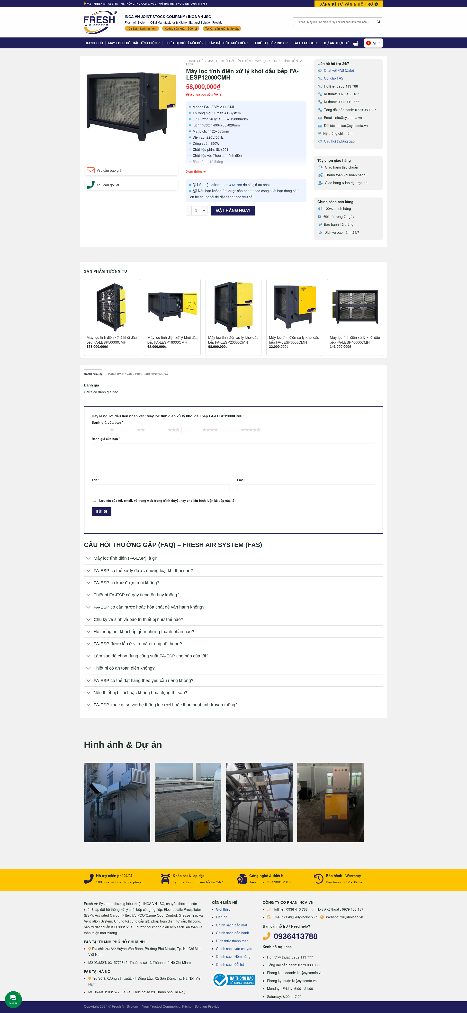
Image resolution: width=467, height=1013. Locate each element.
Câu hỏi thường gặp (339, 141)
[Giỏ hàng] (356, 43)
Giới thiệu (223, 909)
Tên (95, 480)
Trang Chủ (93, 43)
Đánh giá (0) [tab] (93, 374)
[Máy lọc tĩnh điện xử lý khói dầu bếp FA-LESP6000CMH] (294, 306)
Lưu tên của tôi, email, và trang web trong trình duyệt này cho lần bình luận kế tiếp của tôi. (167, 500)
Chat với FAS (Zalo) (339, 70)
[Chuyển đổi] (88, 559)
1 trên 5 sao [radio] (99, 430)
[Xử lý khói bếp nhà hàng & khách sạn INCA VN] (100, 22)
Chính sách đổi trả (230, 964)
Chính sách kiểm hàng (233, 956)
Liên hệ (221, 916)
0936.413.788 (231, 184)
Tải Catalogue (306, 43)
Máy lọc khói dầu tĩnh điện (132, 43)
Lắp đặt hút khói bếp (227, 43)
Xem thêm (194, 171)
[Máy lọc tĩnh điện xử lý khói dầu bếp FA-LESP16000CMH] (172, 306)
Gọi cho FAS (333, 78)
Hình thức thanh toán (232, 940)
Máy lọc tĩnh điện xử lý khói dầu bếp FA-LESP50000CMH (112, 339)
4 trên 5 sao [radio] (192, 430)
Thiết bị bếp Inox (269, 43)
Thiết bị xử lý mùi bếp (184, 43)
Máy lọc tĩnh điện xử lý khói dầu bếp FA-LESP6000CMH (294, 339)
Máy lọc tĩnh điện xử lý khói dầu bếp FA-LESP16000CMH (172, 339)
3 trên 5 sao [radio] (157, 430)
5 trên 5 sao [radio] (230, 430)
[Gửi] (378, 21)
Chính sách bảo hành (232, 932)
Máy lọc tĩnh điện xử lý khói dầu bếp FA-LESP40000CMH (355, 339)
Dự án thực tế (336, 43)
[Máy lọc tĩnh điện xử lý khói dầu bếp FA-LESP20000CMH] (233, 306)
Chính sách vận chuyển (234, 948)
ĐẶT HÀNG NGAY (233, 210)
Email (242, 480)
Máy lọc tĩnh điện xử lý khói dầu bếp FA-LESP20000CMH (233, 339)
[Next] (382, 319)
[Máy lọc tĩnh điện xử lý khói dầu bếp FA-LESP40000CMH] (355, 306)
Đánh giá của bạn (107, 422)
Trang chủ (195, 61)
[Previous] (84, 319)
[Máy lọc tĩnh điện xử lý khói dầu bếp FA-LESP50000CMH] (112, 306)
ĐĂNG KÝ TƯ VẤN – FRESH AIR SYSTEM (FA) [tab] (138, 374)
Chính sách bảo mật (231, 925)
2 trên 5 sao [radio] (126, 430)
